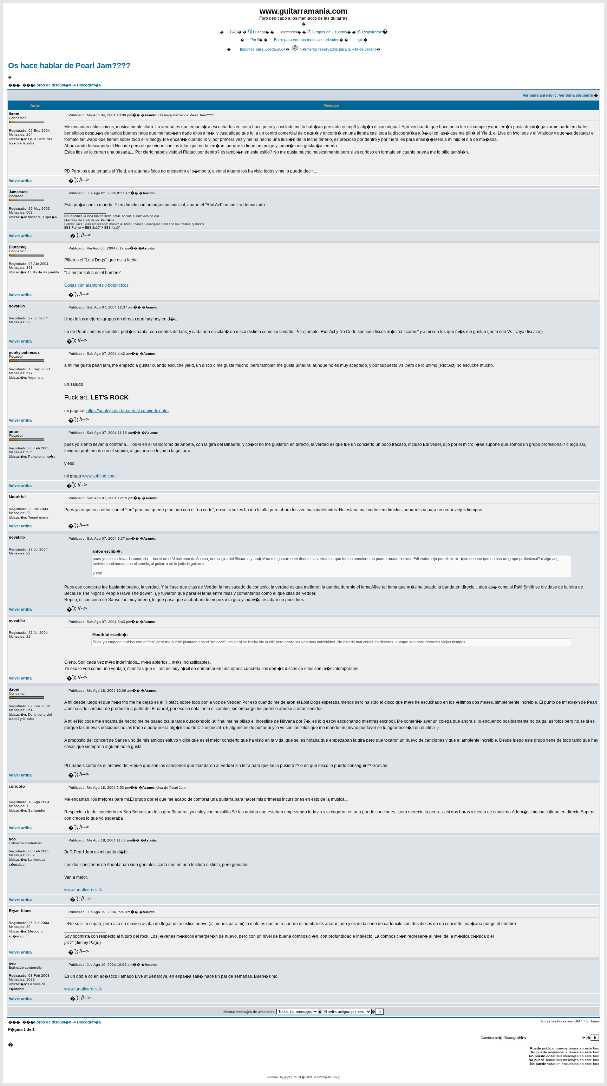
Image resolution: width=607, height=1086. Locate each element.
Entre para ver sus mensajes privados (306, 40)
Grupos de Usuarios (329, 32)
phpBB (288, 1077)
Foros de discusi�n (52, 85)
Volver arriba (20, 180)
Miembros (288, 32)
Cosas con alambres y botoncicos (96, 285)
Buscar (259, 32)
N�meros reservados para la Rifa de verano (338, 49)
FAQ (234, 32)
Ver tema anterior (538, 95)
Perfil (254, 40)
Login (359, 40)
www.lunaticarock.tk (83, 889)
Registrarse (372, 32)
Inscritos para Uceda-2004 (263, 49)
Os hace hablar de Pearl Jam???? (69, 65)
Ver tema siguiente (576, 95)
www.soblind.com (99, 476)
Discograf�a (89, 85)
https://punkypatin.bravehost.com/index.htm (127, 410)
